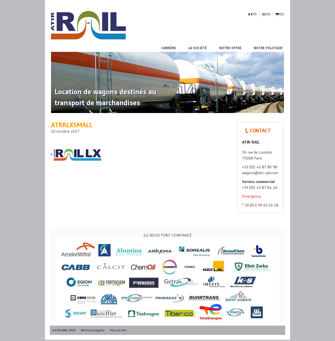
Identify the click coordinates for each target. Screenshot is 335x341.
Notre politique (268, 48)
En (268, 14)
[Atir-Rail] (88, 24)
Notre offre (230, 48)
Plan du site (118, 330)
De (282, 14)
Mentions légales (92, 330)
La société (197, 48)
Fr (255, 14)
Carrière (168, 48)
